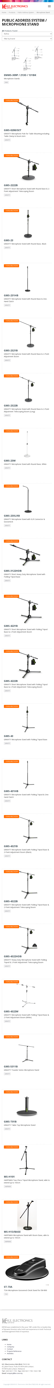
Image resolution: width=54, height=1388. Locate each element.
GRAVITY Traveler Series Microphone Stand (21, 1070)
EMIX (6, 82)
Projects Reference (14, 1351)
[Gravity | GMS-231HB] (27, 278)
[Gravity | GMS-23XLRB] (27, 499)
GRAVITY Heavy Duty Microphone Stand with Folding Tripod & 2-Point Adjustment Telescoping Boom (25, 961)
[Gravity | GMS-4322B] (27, 884)
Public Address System (26, 12)
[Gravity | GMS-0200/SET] (27, 113)
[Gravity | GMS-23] (27, 223)
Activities (10, 1353)
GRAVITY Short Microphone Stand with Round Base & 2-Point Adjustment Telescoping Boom (27, 190)
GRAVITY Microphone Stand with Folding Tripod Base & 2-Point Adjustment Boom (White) (26, 1016)
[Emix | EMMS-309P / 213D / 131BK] (27, 58)
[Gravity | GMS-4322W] (27, 994)
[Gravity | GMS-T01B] (27, 1104)
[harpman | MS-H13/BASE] (27, 1215)
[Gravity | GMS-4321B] (27, 829)
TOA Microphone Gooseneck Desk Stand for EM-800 (25, 1290)
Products (12, 12)
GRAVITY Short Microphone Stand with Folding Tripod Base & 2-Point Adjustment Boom (25, 630)
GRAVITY (7, 140)
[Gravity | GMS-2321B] (27, 333)
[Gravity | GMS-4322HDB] (27, 939)
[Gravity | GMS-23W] (27, 444)
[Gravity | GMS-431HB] (27, 774)
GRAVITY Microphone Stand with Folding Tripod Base (25, 739)
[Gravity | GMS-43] (27, 719)
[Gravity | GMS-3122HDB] (27, 554)
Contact (10, 1349)
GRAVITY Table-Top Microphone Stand (19, 1125)
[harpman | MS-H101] (27, 1160)
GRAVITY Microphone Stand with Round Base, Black (25, 244)
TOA (6, 1294)
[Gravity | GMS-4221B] (27, 609)
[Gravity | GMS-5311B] (27, 1049)
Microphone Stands (12, 78)
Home (4, 12)
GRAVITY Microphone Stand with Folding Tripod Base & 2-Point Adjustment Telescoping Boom (26, 906)
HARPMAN (8, 1186)
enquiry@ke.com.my (15, 1373)
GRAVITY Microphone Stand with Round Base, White (25, 464)
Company (10, 1347)
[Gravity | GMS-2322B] (27, 388)
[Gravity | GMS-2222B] (27, 168)
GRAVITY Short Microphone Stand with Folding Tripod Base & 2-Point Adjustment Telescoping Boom (25, 685)
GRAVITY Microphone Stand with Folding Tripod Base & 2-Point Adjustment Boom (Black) (26, 850)
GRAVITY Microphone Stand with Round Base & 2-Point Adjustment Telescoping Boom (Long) (26, 410)
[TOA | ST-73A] (27, 1270)
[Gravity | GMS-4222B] (27, 664)
